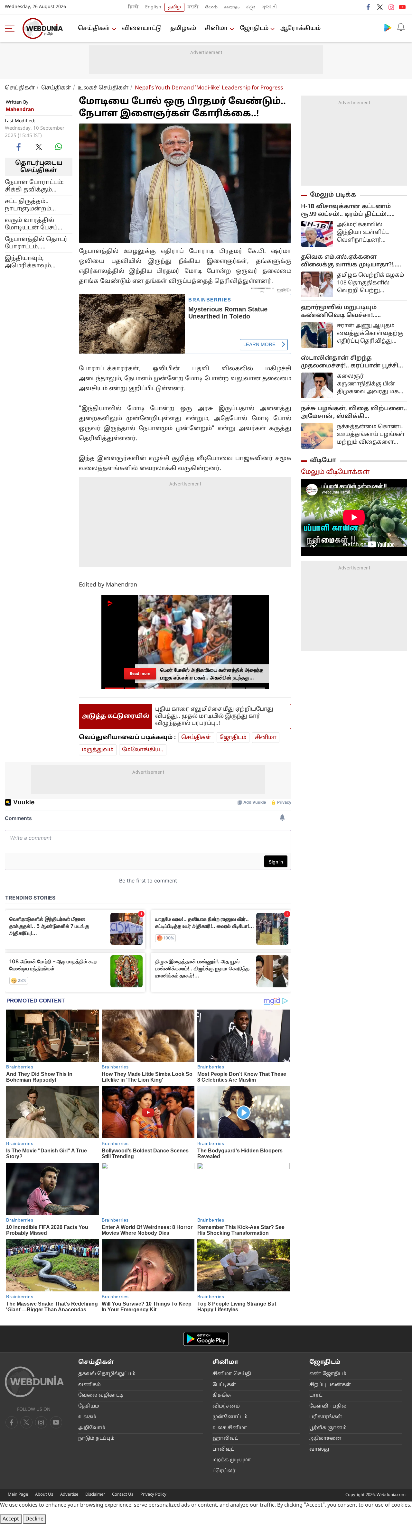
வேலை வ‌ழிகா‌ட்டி (100, 1395)
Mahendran (20, 110)
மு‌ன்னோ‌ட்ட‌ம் (230, 1417)
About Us (44, 1494)
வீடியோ (323, 460)
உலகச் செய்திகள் (103, 88)
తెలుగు (211, 7)
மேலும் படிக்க (333, 195)
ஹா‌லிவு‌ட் (225, 1439)
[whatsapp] (58, 146)
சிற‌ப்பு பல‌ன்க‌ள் (330, 1385)
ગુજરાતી (269, 7)
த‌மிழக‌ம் (183, 28)
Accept (11, 1519)
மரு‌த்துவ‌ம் (98, 749)
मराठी (193, 7)
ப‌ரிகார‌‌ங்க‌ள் (325, 1417)
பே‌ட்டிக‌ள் (224, 1385)
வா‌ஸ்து (319, 1449)
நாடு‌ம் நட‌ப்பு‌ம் (96, 1439)
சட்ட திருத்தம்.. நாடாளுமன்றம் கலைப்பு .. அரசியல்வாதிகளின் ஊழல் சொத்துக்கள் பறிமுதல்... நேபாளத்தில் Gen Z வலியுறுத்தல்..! (36, 205)
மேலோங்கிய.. (143, 749)
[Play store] (387, 27)
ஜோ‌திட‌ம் (254, 28)
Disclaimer (95, 1494)
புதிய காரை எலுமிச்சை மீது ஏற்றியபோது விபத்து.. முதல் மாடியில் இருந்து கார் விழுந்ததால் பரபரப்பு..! (214, 716)
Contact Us (122, 1494)
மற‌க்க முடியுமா (231, 1460)
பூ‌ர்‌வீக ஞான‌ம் (328, 1428)
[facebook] (368, 7)
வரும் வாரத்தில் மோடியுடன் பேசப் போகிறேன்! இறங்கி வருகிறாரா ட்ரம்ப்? (36, 224)
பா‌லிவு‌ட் (223, 1449)
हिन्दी (133, 7)
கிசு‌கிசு (221, 1395)
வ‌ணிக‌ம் (89, 1385)
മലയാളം (231, 7)
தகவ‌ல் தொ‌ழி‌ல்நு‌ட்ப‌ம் (107, 1374)
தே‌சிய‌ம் (88, 1406)
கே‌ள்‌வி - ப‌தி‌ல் (327, 1406)
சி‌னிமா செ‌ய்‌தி (231, 1374)
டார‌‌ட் (315, 1395)
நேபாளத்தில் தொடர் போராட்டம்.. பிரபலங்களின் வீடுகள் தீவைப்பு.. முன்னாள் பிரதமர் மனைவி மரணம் (36, 243)
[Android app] (206, 1339)
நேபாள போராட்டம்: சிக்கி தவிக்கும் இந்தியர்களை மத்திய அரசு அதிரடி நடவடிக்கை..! (38, 186)
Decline (34, 1519)
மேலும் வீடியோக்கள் (335, 472)
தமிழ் (174, 7)
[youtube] (402, 7)
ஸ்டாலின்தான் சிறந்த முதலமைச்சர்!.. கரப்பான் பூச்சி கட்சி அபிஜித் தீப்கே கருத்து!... (349, 362)
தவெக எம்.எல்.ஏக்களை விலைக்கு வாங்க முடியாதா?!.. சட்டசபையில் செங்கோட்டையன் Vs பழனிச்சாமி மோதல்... (352, 261)
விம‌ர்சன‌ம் (226, 1406)
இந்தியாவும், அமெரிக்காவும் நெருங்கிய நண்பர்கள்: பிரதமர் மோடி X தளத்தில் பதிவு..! (34, 261)
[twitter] (380, 7)
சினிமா (216, 28)
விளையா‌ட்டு (142, 28)
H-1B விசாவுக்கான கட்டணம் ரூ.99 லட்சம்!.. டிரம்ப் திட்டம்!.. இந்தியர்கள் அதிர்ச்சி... (346, 210)
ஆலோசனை (325, 1439)
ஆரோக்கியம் (300, 28)
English (153, 7)
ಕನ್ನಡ (251, 7)
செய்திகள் (94, 28)
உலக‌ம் (87, 1417)
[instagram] (391, 7)
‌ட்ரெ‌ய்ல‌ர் (224, 1471)
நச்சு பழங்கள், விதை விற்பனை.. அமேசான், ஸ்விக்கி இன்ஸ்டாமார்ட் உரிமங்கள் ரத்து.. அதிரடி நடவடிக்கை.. (354, 412)
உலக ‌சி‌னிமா (229, 1428)
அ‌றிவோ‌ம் (91, 1428)
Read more (140, 673)
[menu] (11, 28)
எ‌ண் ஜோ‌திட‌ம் (327, 1374)
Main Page (18, 1494)
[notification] (400, 27)
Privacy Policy (153, 1494)
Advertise (69, 1494)
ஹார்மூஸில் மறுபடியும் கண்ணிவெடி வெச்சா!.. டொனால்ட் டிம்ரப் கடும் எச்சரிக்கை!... (339, 311)
